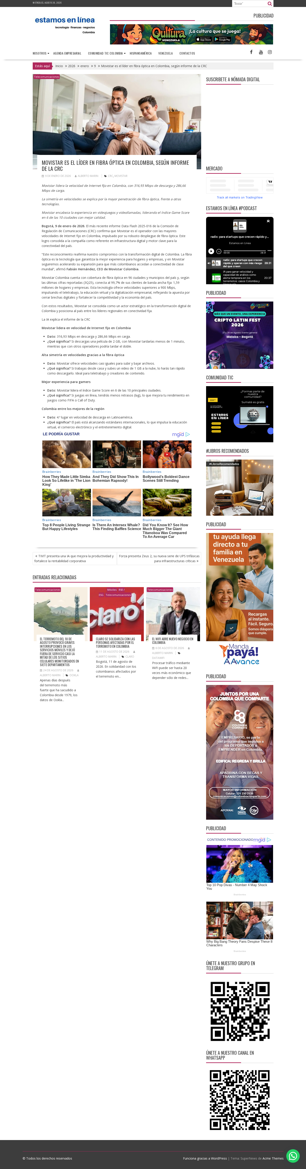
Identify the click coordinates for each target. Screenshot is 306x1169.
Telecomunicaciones (46, 76)
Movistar (120, 176)
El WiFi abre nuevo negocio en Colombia (172, 640)
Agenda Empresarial (67, 53)
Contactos (187, 53)
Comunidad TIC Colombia (105, 53)
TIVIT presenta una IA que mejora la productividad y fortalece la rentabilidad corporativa (74, 558)
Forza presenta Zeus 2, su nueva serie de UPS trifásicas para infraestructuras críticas (159, 558)
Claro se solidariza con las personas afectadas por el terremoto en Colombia (115, 642)
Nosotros (40, 53)
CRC (110, 176)
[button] (293, 1156)
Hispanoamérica (141, 53)
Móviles (111, 589)
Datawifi (158, 658)
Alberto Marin (88, 176)
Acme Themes (273, 1158)
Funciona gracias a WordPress (205, 1158)
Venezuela (165, 53)
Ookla (74, 675)
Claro (129, 656)
